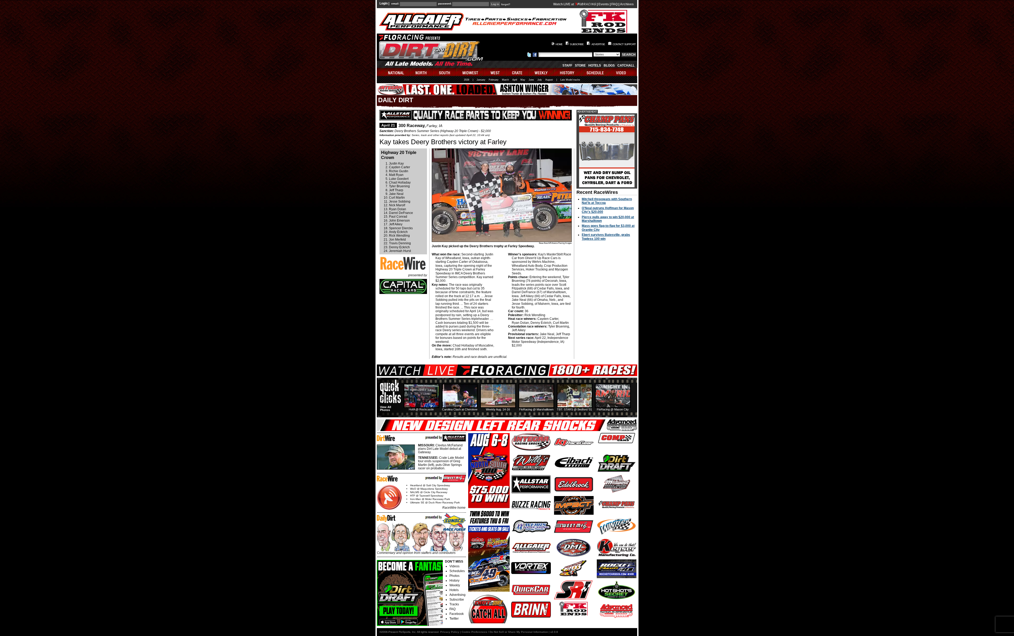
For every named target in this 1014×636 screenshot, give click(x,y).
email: (395, 3)
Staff (567, 65)
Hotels (594, 65)
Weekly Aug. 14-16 (498, 409)
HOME (559, 44)
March (505, 79)
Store (580, 65)
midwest (471, 72)
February (494, 79)
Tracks (454, 604)
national (393, 72)
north (421, 72)
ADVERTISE (598, 44)
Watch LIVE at (564, 4)
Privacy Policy (449, 631)
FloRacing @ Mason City (613, 409)
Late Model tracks (570, 79)
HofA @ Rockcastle (421, 409)
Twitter (454, 618)
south (445, 72)
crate (517, 72)
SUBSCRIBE (577, 44)
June (531, 79)
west (495, 72)
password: (445, 3)
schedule (596, 72)
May (522, 79)
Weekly (454, 585)
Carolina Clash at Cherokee (459, 409)
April (514, 79)
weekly (542, 72)
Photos (454, 576)
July (539, 79)
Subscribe (456, 599)
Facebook (456, 614)
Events (603, 4)
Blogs (609, 65)
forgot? (505, 4)
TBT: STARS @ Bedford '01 (574, 409)
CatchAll (626, 65)
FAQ (614, 4)
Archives (627, 4)
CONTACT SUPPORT (624, 44)
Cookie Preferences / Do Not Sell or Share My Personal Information (505, 631)
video (624, 72)
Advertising (457, 595)
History (454, 580)
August (549, 79)
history (568, 72)
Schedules (457, 571)
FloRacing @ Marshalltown (536, 409)
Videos (454, 566)
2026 (466, 79)
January (481, 79)
